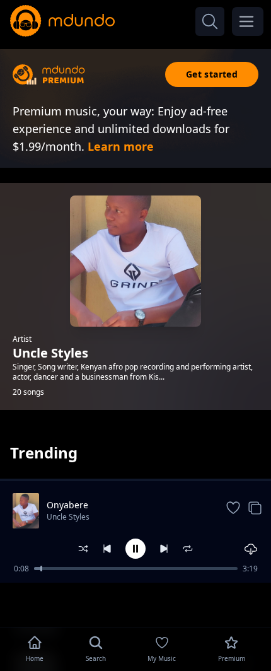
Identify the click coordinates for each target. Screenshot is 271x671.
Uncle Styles (68, 516)
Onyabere (67, 505)
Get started (212, 74)
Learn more (121, 146)
